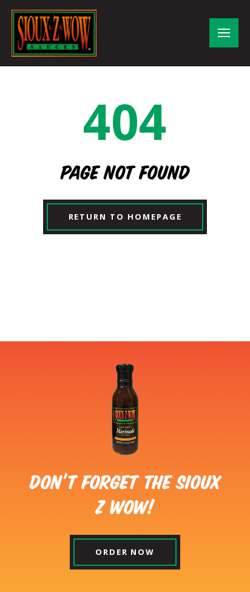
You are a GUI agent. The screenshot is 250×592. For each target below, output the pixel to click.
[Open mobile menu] (223, 32)
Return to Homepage (125, 216)
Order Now (125, 551)
